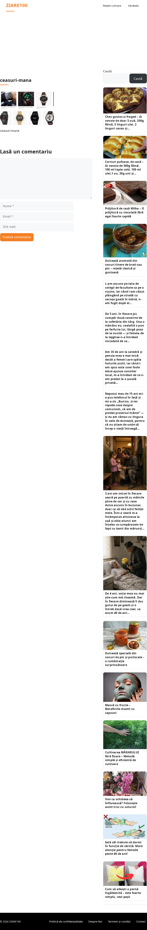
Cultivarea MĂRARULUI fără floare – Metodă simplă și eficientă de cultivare (122, 758)
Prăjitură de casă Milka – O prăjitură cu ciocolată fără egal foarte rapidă (124, 212)
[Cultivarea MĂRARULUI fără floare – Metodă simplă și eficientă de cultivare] (125, 734)
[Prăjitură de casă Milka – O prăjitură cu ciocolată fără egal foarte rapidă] (125, 193)
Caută (107, 71)
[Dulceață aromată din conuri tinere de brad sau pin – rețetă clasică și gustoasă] (125, 240)
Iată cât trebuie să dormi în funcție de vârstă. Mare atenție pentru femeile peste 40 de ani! (124, 848)
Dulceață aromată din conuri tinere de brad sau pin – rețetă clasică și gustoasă (123, 266)
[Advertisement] (73, 38)
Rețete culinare (112, 5)
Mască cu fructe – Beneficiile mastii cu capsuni (120, 709)
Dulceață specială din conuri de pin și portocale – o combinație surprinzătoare (124, 659)
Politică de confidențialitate (66, 921)
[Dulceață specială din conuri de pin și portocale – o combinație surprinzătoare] (125, 635)
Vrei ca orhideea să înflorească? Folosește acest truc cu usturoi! (121, 803)
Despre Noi (95, 921)
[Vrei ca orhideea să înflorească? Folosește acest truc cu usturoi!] (125, 783)
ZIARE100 (17, 5)
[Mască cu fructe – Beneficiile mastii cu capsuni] (125, 687)
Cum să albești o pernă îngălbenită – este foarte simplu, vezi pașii (123, 893)
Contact (141, 921)
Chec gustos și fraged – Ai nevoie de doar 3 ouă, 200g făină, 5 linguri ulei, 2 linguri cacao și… (124, 122)
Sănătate (133, 5)
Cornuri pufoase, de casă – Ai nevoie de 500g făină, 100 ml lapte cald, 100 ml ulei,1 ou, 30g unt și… (124, 167)
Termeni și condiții (119, 921)
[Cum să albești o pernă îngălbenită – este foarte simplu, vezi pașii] (125, 873)
